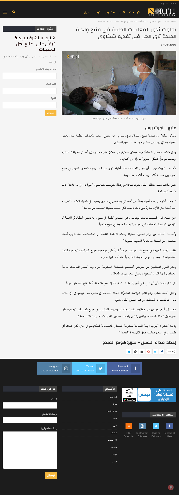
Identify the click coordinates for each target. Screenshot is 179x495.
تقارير (122, 12)
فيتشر (115, 461)
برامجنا (114, 454)
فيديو (97, 12)
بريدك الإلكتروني (49, 414)
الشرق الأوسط (112, 411)
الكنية (53, 98)
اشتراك (50, 113)
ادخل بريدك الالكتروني (45, 69)
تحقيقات (114, 433)
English (164, 3)
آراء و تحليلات (112, 440)
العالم (115, 418)
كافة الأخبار (113, 397)
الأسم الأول (51, 84)
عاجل (87, 12)
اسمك (54, 399)
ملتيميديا (110, 12)
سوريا (115, 404)
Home (173, 3)
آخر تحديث (134, 12)
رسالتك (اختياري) (49, 428)
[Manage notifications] (171, 487)
